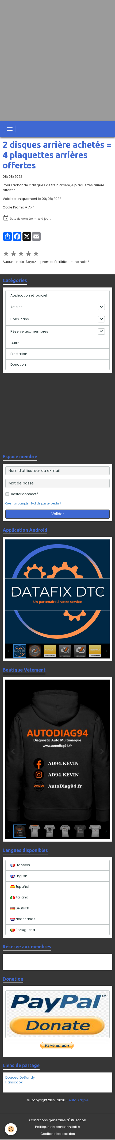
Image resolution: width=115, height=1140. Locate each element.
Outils (15, 343)
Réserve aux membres (29, 331)
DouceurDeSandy (20, 1077)
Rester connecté (25, 494)
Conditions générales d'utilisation (57, 1120)
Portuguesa (25, 930)
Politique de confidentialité (57, 1127)
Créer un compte (17, 503)
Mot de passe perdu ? (46, 503)
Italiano (21, 897)
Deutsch (22, 908)
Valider (57, 513)
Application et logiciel (28, 295)
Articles (16, 307)
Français (22, 865)
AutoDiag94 (79, 1100)
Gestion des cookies (57, 1133)
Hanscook (13, 1082)
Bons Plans (19, 319)
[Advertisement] (57, 57)
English (21, 876)
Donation (18, 364)
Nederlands (25, 919)
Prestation (18, 354)
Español (22, 886)
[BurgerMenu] (10, 129)
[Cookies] (11, 1129)
